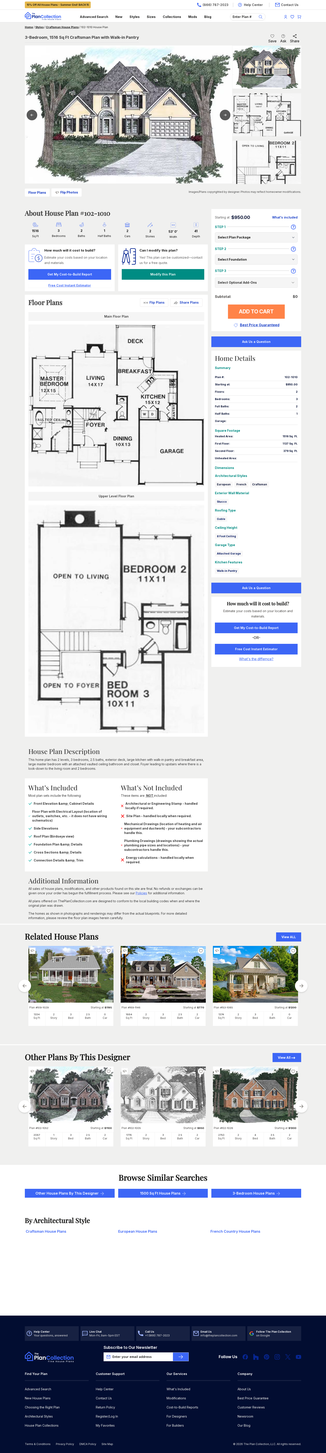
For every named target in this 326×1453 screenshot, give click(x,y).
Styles (135, 17)
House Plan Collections (42, 1425)
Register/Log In (107, 1416)
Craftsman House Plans (62, 27)
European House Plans (137, 1231)
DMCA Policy (87, 1444)
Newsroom (245, 1416)
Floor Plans (37, 192)
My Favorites (105, 1425)
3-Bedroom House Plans (254, 1193)
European (224, 484)
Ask (283, 41)
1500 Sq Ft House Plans (160, 1193)
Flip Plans (157, 302)
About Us (244, 1389)
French (241, 484)
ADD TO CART (256, 311)
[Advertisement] (163, 1281)
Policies (141, 893)
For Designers (177, 1416)
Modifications (176, 1398)
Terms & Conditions (38, 1444)
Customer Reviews (251, 1407)
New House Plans (38, 1398)
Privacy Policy (65, 1444)
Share (294, 41)
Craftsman (259, 484)
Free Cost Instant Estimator (256, 649)
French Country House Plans (235, 1231)
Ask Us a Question (256, 342)
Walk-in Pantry (227, 570)
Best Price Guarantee (253, 1398)
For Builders (175, 1425)
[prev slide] (24, 985)
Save (272, 41)
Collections (172, 17)
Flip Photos (69, 192)
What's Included (178, 1389)
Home (29, 27)
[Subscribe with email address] (181, 1356)
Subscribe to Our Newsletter (130, 1347)
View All (284, 1057)
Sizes (151, 17)
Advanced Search (94, 17)
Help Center (105, 1389)
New (118, 17)
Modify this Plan (163, 274)
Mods (192, 17)
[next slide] (301, 985)
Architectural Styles (39, 1416)
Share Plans (189, 302)
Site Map (107, 1444)
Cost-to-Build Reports (182, 1407)
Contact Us (104, 1398)
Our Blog (244, 1425)
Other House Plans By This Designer (67, 1193)
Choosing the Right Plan (42, 1407)
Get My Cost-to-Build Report (69, 274)
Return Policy (105, 1407)
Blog (207, 17)
